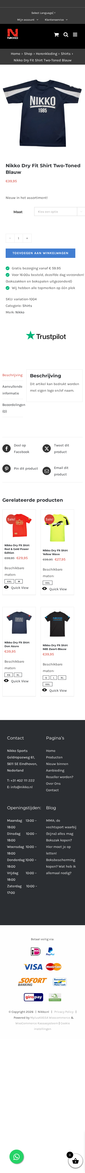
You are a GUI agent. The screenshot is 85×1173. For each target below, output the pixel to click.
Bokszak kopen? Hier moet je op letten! (59, 846)
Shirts (27, 306)
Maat (18, 212)
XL (18, 675)
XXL (9, 581)
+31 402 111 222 (23, 780)
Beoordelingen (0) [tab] (12, 408)
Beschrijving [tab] (12, 375)
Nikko (19, 312)
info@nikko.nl (22, 787)
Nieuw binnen (57, 764)
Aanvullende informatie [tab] (12, 389)
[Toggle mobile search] (66, 34)
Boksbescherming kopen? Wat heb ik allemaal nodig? (61, 866)
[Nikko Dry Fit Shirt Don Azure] (19, 620)
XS (8, 675)
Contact (52, 790)
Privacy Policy (63, 1011)
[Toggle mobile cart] (56, 34)
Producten (54, 757)
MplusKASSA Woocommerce (50, 1017)
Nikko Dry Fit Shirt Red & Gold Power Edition (17, 549)
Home (50, 751)
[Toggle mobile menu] (75, 34)
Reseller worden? (59, 777)
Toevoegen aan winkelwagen (40, 253)
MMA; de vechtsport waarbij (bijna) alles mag (61, 827)
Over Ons (53, 783)
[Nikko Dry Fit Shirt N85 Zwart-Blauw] (57, 621)
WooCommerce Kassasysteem (36, 1023)
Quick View (20, 588)
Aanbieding (55, 770)
